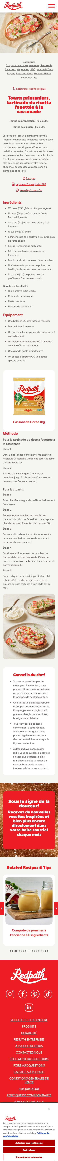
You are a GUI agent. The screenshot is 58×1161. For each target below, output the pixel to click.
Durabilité (29, 1033)
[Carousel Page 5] (29, 951)
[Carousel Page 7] (37, 951)
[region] (29, 1131)
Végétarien (23, 69)
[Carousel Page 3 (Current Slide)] (20, 951)
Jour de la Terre (45, 69)
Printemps (26, 77)
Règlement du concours (29, 1059)
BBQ (32, 69)
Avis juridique (29, 1089)
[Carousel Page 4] (24, 951)
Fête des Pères (24, 73)
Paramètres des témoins (29, 1157)
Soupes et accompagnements (22, 65)
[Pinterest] (35, 997)
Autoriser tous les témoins (29, 1142)
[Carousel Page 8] (42, 951)
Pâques (11, 73)
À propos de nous (29, 1046)
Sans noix (10, 69)
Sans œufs (46, 65)
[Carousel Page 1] (11, 951)
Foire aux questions (29, 1065)
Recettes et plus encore (29, 1020)
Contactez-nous (29, 1052)
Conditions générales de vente (29, 1080)
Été (35, 77)
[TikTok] (48, 997)
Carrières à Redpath (29, 1072)
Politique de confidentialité (29, 1095)
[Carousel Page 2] (16, 951)
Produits (29, 1026)
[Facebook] (22, 997)
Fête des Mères (42, 73)
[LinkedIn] (29, 1011)
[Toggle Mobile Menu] (51, 6)
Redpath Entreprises (29, 1039)
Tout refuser (29, 1149)
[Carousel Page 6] (33, 951)
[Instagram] (10, 997)
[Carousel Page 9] (46, 951)
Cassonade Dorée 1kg (29, 422)
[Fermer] (49, 1108)
